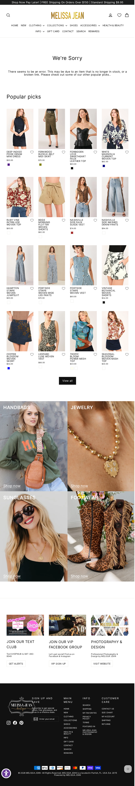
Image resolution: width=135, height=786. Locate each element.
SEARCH (81, 31)
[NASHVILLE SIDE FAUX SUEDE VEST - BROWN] (72, 232)
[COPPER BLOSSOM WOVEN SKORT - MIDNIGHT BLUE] (8, 368)
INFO (38, 31)
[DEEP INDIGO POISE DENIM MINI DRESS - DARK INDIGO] (8, 164)
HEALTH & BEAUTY (113, 25)
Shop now (12, 486)
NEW (23, 25)
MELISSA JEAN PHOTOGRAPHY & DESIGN (90, 732)
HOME (14, 25)
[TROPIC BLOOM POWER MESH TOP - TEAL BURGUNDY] (76, 368)
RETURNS (106, 724)
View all (67, 380)
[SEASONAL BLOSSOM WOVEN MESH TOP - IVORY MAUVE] (103, 368)
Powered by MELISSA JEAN (67, 775)
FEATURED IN (89, 726)
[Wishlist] (119, 15)
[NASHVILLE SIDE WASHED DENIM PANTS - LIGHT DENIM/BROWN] (103, 232)
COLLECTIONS (56, 25)
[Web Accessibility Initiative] (6, 773)
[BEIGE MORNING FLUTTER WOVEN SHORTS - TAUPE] (40, 236)
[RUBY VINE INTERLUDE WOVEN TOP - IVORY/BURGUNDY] (8, 232)
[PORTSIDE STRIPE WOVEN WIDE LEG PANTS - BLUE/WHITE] (40, 302)
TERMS (86, 722)
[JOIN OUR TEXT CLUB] (25, 625)
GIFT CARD (53, 31)
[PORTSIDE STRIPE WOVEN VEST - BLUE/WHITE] (72, 301)
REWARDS (94, 31)
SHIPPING (87, 709)
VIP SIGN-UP (58, 663)
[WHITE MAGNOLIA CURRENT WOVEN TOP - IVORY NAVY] (103, 166)
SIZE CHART (107, 712)
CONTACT (68, 31)
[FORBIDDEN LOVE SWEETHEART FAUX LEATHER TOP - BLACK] (72, 168)
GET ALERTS (16, 663)
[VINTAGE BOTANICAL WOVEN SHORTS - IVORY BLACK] (103, 302)
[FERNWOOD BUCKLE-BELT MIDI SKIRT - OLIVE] (40, 164)
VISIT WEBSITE (101, 663)
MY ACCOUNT (108, 716)
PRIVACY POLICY (87, 718)
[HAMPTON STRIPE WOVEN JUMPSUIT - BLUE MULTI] (8, 302)
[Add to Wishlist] (29, 155)
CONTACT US (108, 709)
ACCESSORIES (88, 25)
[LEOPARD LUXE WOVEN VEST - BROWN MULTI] (40, 366)
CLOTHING (35, 25)
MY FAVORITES (90, 713)
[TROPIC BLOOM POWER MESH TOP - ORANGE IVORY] (72, 368)
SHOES (74, 25)
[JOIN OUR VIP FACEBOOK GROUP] (67, 625)
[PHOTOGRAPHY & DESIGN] (109, 625)
